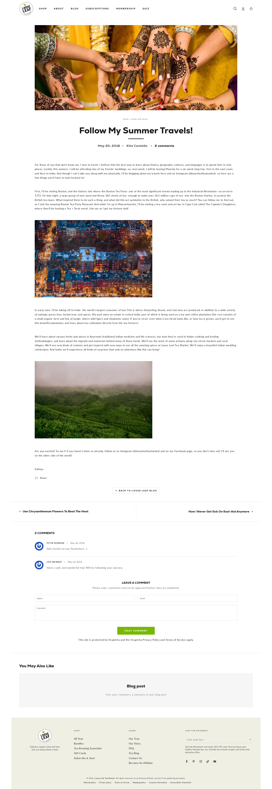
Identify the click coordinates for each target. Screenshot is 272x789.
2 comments (164, 146)
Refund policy (90, 782)
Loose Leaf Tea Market (104, 778)
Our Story (135, 743)
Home (125, 119)
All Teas (78, 738)
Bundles (79, 743)
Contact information (158, 782)
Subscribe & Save (84, 758)
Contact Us (135, 758)
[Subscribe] (251, 739)
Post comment (136, 630)
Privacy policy (105, 782)
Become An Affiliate (141, 762)
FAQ (131, 748)
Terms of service (122, 782)
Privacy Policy (151, 639)
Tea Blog (134, 753)
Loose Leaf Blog (139, 119)
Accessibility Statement (180, 782)
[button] (235, 8)
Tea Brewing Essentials (88, 748)
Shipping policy (139, 782)
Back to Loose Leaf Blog (138, 490)
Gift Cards (80, 753)
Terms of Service (175, 639)
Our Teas (134, 738)
